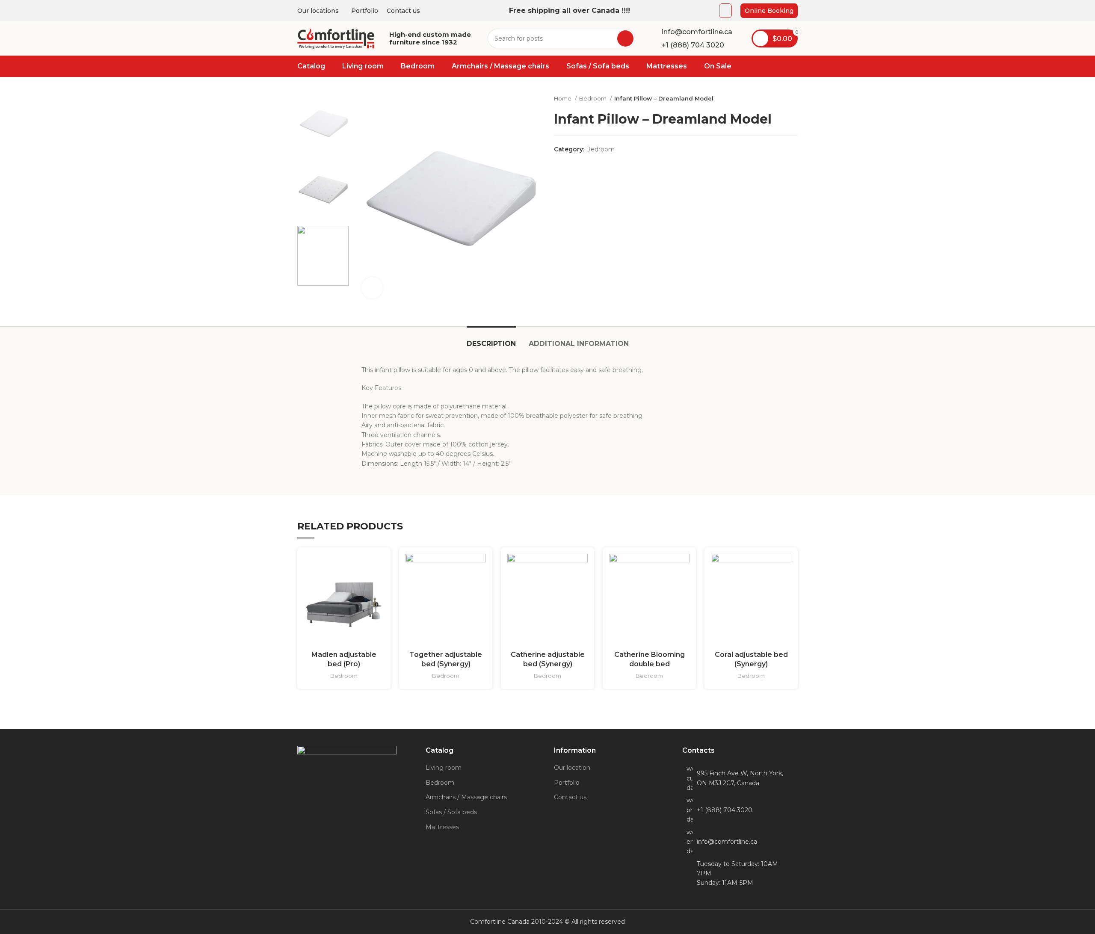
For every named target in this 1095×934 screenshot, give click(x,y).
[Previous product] (776, 99)
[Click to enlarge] (372, 288)
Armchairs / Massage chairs (466, 797)
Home (563, 98)
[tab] (491, 339)
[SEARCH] (625, 38)
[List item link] (740, 809)
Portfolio (567, 782)
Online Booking (769, 11)
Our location (572, 767)
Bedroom (593, 98)
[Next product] (793, 99)
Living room (444, 767)
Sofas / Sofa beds (451, 812)
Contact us (570, 797)
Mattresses (442, 827)
